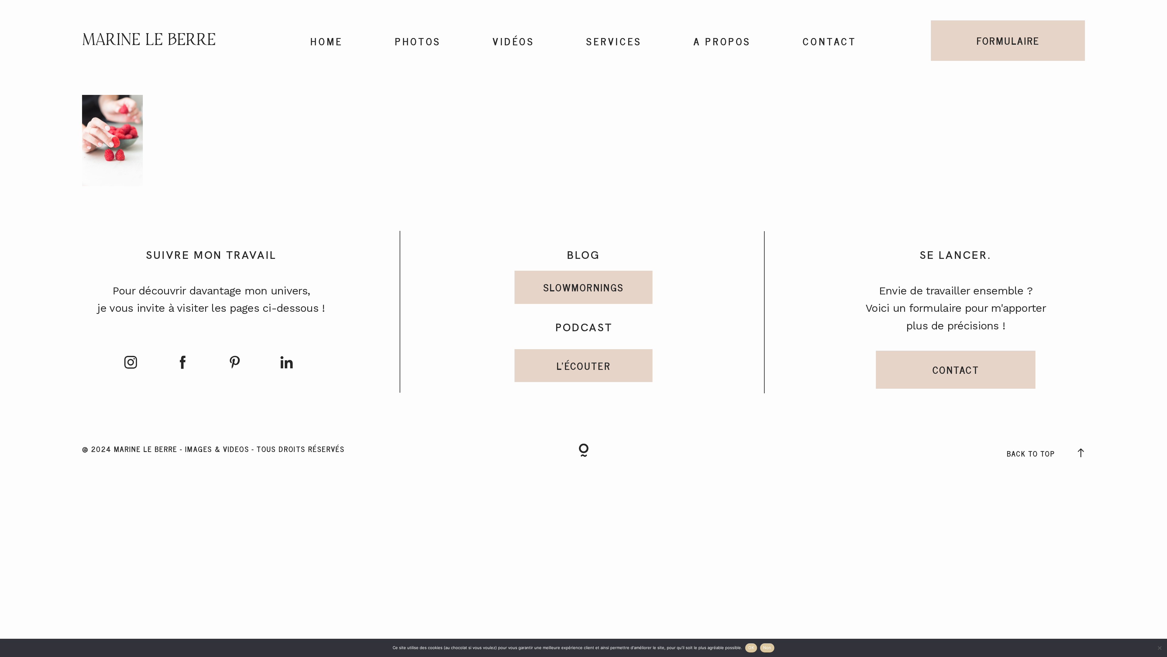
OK (751, 647)
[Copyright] (583, 451)
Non (767, 647)
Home (326, 41)
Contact (829, 41)
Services (614, 41)
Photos (418, 41)
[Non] (1159, 648)
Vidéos (514, 41)
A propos (722, 41)
